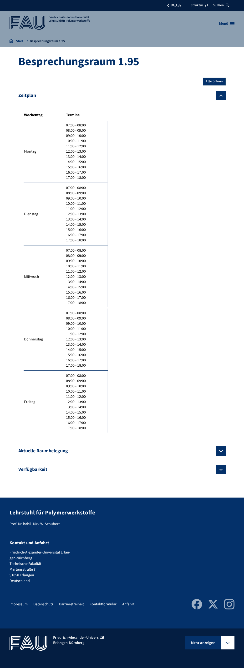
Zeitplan (27, 95)
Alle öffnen (214, 81)
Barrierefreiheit (71, 604)
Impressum (19, 604)
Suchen (218, 5)
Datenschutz (43, 604)
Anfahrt (128, 604)
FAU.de (176, 5)
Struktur (197, 5)
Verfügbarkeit (32, 469)
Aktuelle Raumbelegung (43, 451)
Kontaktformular (103, 604)
